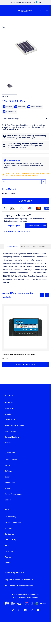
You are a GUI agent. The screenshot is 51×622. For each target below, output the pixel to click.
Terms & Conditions (13, 523)
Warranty (8, 557)
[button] (3, 10)
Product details (12, 246)
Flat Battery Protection (14, 425)
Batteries (9, 403)
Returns (8, 563)
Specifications (39, 246)
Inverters (8, 414)
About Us (8, 528)
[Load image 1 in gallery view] (9, 86)
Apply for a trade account (36, 225)
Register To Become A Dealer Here (19, 580)
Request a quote (14, 225)
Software (8, 471)
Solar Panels (10, 420)
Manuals (8, 465)
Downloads (25, 246)
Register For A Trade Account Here (19, 585)
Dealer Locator (11, 460)
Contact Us (9, 534)
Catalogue (9, 551)
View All (8, 443)
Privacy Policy (10, 517)
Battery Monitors (12, 437)
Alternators (9, 408)
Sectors (8, 500)
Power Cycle (10, 483)
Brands (8, 488)
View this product (25, 364)
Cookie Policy (10, 540)
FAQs (7, 546)
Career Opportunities (13, 494)
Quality (7, 477)
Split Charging (10, 431)
